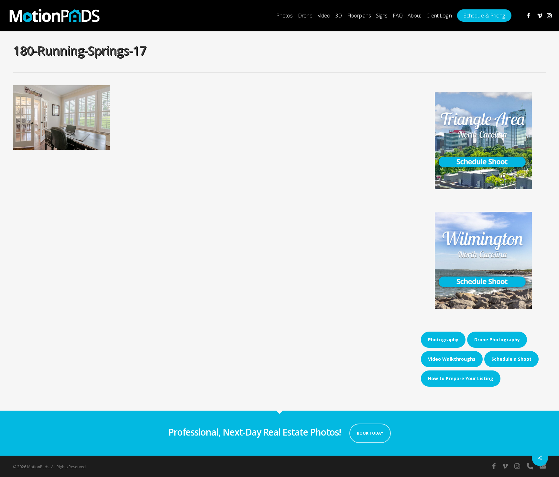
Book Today (370, 433)
